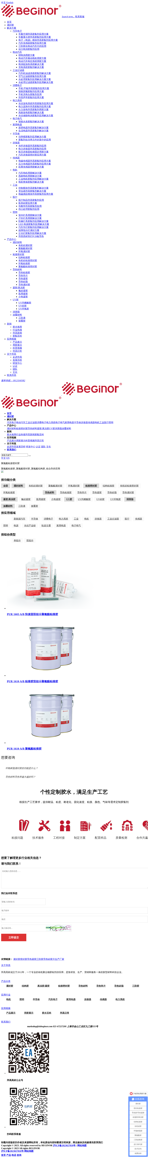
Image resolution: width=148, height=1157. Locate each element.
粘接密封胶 (18, 254)
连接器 (16, 142)
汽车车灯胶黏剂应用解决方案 (33, 227)
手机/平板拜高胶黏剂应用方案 (33, 88)
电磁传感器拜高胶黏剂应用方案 (34, 161)
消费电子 (17, 85)
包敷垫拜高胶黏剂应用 (30, 206)
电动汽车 (17, 52)
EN (8, 458)
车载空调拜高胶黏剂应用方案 (33, 34)
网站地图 (82, 1145)
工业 (15, 185)
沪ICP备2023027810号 (64, 1145)
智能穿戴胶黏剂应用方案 (31, 91)
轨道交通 (46, 525)
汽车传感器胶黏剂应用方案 (32, 43)
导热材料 (17, 269)
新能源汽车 (19, 519)
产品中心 (11, 239)
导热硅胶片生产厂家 (53, 959)
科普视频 (17, 348)
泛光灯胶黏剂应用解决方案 (32, 233)
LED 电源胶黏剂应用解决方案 (33, 224)
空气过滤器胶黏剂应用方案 (32, 76)
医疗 (15, 197)
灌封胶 (10, 25)
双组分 (29, 540)
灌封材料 (17, 242)
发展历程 (17, 360)
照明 (15, 212)
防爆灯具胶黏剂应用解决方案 (33, 221)
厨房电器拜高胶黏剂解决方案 (33, 127)
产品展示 (17, 342)
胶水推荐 (17, 327)
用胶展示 (17, 345)
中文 (3, 2)
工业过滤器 (18, 70)
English (9, 2)
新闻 (9, 324)
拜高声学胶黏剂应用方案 (31, 97)
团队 (15, 369)
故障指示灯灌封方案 (28, 230)
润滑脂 (16, 312)
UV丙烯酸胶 (24, 302)
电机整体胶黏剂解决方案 (31, 182)
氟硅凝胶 (23, 290)
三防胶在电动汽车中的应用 (32, 46)
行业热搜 (17, 330)
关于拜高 (11, 354)
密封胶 (23, 959)
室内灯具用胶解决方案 (30, 215)
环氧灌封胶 (24, 251)
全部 (5, 485)
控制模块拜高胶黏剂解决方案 (33, 188)
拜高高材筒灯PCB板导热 (31, 236)
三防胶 (39, 959)
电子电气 (17, 118)
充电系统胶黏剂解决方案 (31, 67)
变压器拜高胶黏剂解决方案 (32, 191)
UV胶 (15, 299)
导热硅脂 (23, 281)
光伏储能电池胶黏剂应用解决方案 (35, 115)
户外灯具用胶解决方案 (30, 218)
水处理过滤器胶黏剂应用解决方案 (35, 82)
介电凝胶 (23, 296)
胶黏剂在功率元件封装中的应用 (34, 139)
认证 (15, 366)
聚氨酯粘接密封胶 (27, 266)
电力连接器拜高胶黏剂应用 (32, 149)
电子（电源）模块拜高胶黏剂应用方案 (38, 40)
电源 (16, 525)
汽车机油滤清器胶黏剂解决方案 (34, 73)
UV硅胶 (22, 305)
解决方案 (11, 28)
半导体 (16, 133)
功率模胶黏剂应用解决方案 (32, 136)
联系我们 (5, 1022)
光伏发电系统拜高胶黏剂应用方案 (35, 103)
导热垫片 (23, 275)
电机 (15, 170)
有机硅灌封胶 (25, 245)
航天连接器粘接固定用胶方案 (33, 152)
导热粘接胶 (24, 272)
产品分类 (5, 981)
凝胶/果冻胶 (19, 287)
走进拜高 (17, 357)
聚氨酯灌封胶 (25, 248)
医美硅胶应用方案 (27, 203)
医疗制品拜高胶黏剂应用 (31, 200)
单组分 (17, 540)
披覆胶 (21, 321)
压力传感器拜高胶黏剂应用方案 (34, 164)
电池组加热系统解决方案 (31, 64)
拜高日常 (17, 351)
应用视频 (11, 339)
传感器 (16, 158)
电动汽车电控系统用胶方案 (32, 61)
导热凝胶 (23, 278)
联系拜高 (11, 375)
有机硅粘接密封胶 (27, 260)
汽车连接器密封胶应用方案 (32, 155)
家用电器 (17, 124)
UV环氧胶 (23, 309)
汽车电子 (17, 31)
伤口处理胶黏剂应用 (28, 209)
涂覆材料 (17, 315)
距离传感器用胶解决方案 (31, 167)
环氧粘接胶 (24, 263)
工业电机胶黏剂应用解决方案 (33, 179)
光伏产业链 (30, 525)
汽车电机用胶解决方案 (30, 173)
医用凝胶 (23, 293)
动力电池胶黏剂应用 (28, 49)
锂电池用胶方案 (26, 55)
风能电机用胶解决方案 (30, 176)
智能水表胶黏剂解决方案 (31, 121)
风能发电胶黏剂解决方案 (31, 112)
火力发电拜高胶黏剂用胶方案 (33, 109)
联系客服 (79, 16)
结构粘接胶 (24, 257)
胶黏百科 (17, 336)
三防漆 (21, 318)
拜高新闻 (17, 333)
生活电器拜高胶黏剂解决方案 (33, 130)
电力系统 (17, 100)
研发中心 (17, 363)
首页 (9, 22)
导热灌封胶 (24, 284)
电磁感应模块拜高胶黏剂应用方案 (35, 194)
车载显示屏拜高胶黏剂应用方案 (34, 37)
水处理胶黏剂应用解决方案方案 (34, 79)
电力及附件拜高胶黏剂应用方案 (34, 106)
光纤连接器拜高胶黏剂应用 (32, 145)
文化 (15, 372)
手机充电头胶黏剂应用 (30, 94)
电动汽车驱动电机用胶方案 (32, 58)
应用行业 (5, 995)
